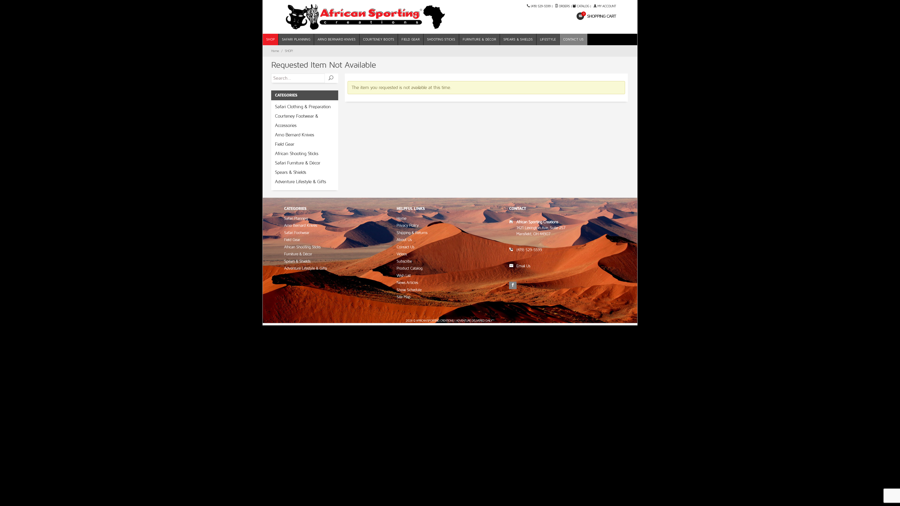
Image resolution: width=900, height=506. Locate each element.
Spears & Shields (518, 39)
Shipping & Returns (412, 233)
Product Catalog (409, 268)
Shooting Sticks (441, 39)
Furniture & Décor (479, 39)
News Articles (407, 282)
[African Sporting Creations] (365, 17)
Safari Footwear (296, 233)
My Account (606, 6)
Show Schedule (409, 290)
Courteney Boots (378, 39)
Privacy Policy (408, 225)
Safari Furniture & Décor (297, 163)
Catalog (583, 6)
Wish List (404, 275)
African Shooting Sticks (296, 153)
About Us (404, 240)
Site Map (403, 297)
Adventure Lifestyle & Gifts (300, 181)
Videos (402, 254)
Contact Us (573, 39)
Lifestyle (548, 39)
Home (275, 51)
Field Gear (410, 39)
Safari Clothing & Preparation (303, 106)
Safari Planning (296, 39)
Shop (270, 39)
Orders (564, 6)
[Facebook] (513, 285)
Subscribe (404, 261)
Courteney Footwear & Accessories (296, 121)
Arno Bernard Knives (337, 39)
